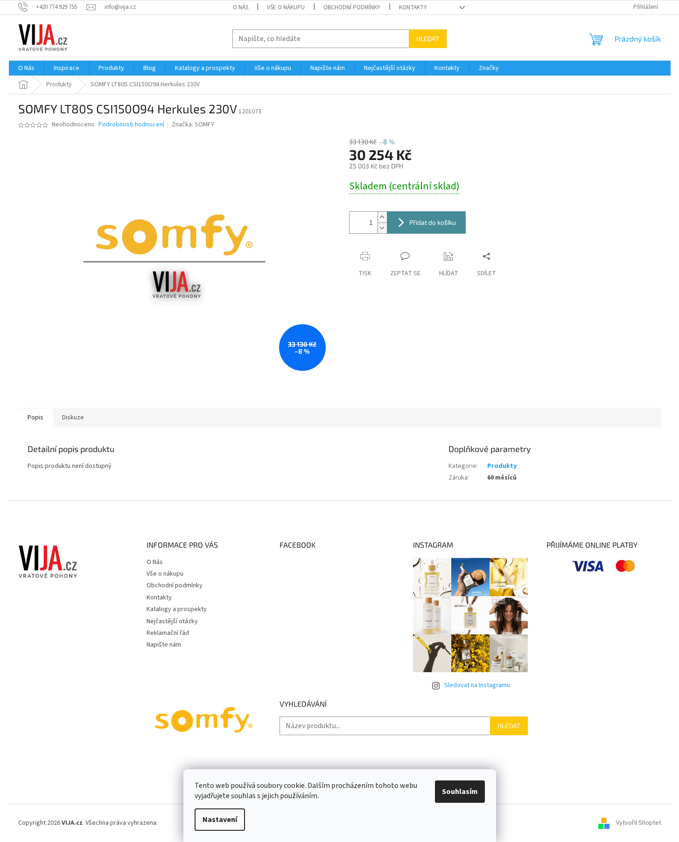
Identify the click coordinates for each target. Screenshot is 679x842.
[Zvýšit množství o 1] (382, 217)
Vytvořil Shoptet (638, 823)
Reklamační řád (168, 633)
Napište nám (164, 644)
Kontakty (413, 7)
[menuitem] (26, 68)
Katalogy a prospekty (177, 609)
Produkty (502, 466)
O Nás (240, 7)
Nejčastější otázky (172, 621)
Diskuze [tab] (73, 417)
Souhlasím (460, 791)
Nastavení (220, 819)
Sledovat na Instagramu (477, 685)
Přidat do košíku (432, 222)
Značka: (193, 124)
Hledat (427, 38)
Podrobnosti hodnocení (131, 124)
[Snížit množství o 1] (382, 228)
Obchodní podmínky (351, 7)
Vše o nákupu (286, 7)
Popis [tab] (35, 417)
